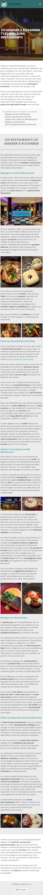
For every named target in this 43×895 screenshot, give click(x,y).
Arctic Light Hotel (25, 183)
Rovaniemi (31, 66)
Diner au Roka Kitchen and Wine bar (20, 124)
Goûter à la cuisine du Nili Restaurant (21, 119)
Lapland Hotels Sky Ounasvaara (20, 359)
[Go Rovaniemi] (11, 4)
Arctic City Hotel (35, 638)
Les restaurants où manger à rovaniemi (19, 111)
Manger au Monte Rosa (15, 122)
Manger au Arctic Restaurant (17, 114)
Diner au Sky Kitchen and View (18, 117)
